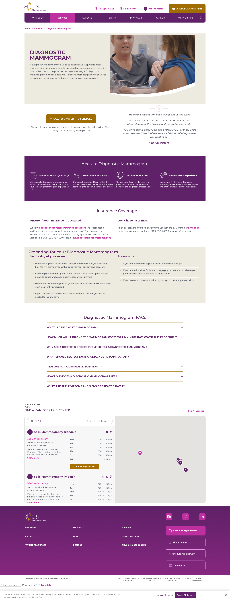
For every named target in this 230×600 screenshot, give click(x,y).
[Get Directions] (107, 432)
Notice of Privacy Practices (172, 579)
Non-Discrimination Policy (152, 579)
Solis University (131, 536)
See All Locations (197, 411)
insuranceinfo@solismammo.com (92, 238)
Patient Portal (155, 9)
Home (27, 28)
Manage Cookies (165, 595)
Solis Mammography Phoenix (54, 476)
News (76, 536)
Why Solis (38, 18)
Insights (112, 18)
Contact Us (179, 565)
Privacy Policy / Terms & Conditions (128, 579)
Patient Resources (35, 545)
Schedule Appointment (189, 9)
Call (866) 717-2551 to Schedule (72, 119)
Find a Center (130, 9)
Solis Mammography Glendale (55, 432)
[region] (115, 595)
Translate (46, 585)
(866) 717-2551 (106, 9)
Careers (161, 18)
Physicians (136, 18)
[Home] (35, 6)
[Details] (103, 432)
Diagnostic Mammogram (59, 28)
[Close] (226, 595)
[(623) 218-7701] (111, 432)
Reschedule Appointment (182, 554)
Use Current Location (99, 421)
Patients (87, 18)
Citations (187, 578)
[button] (185, 469)
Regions (77, 545)
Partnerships (185, 18)
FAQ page (194, 228)
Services (62, 18)
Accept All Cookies (186, 595)
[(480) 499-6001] (111, 476)
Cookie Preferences (198, 579)
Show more (33, 458)
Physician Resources (134, 545)
